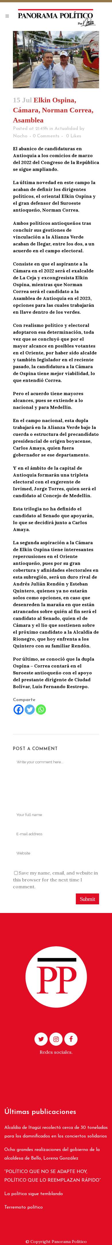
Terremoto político (23, 1207)
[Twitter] (30, 710)
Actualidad (66, 128)
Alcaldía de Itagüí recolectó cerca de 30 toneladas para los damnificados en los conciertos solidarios (56, 1132)
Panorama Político (69, 1241)
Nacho (20, 136)
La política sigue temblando (33, 1194)
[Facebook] (18, 710)
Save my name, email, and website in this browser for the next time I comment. (55, 879)
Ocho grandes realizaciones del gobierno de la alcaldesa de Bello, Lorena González (52, 1154)
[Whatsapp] (41, 710)
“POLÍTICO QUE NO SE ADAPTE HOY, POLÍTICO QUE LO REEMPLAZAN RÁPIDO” (52, 1176)
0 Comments (46, 136)
